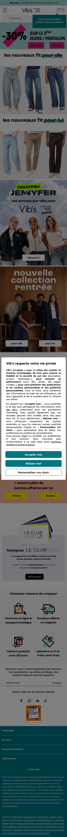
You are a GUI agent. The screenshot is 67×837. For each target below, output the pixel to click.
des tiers (11, 409)
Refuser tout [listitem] (33, 463)
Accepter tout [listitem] (33, 454)
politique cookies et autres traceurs (33, 443)
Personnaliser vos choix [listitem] (33, 472)
